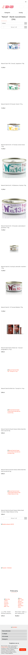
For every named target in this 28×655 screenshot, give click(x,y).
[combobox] (14, 23)
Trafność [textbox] (4, 23)
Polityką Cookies (4, 647)
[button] (14, 631)
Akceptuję (22, 649)
